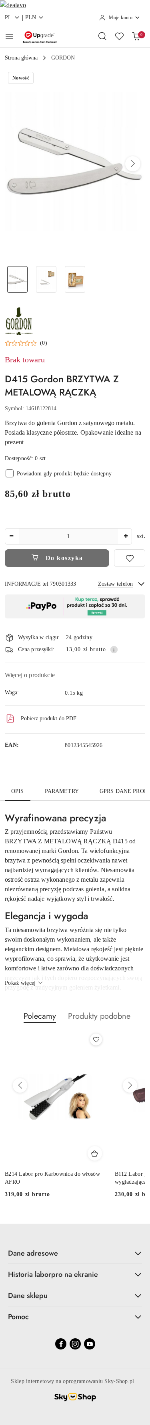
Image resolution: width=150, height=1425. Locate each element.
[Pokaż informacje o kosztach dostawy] (114, 649)
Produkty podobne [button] (99, 1016)
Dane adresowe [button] (33, 1253)
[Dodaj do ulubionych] (129, 558)
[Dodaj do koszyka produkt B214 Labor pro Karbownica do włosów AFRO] (95, 1153)
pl (8, 17)
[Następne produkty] (130, 1085)
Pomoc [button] (18, 1317)
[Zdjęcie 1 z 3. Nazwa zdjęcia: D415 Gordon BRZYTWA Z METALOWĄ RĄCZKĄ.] (17, 279)
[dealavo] (13, 4)
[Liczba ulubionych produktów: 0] (119, 36)
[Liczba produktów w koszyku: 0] (136, 36)
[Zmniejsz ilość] (11, 536)
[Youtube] (89, 1343)
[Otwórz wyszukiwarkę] (102, 36)
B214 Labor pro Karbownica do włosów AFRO (52, 1178)
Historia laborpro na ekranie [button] (53, 1274)
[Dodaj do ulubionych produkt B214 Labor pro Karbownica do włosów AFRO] (96, 1039)
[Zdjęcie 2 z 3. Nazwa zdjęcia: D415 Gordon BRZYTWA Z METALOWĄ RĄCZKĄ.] (46, 279)
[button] (133, 164)
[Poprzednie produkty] (20, 1085)
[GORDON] (19, 320)
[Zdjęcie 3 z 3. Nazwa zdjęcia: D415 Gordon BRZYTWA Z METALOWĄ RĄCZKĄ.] (75, 279)
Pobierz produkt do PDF (48, 718)
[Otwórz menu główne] (9, 36)
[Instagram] (75, 1343)
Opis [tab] (17, 791)
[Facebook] (60, 1343)
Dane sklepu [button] (28, 1295)
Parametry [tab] (62, 791)
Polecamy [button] (40, 1016)
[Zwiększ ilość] (126, 536)
